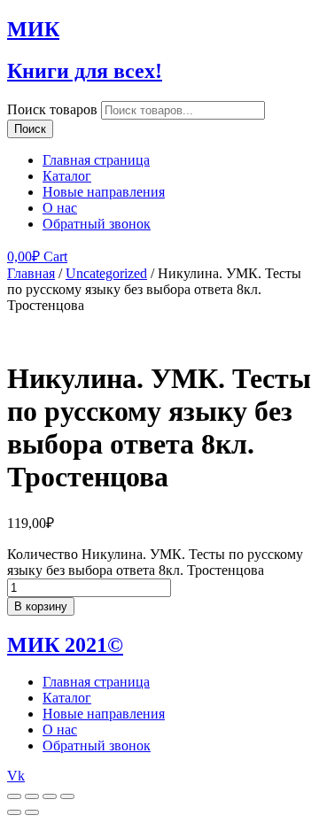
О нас (60, 207)
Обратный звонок (97, 223)
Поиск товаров (52, 109)
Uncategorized (106, 273)
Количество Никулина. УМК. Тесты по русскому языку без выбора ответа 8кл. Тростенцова (155, 562)
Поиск (30, 129)
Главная (31, 273)
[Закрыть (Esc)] (14, 796)
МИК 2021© (65, 644)
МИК (33, 29)
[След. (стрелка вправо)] (32, 812)
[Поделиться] (32, 796)
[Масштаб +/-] (67, 796)
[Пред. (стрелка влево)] (14, 812)
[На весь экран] (50, 796)
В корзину (40, 606)
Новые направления (104, 191)
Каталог (67, 175)
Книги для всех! (84, 70)
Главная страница (96, 159)
